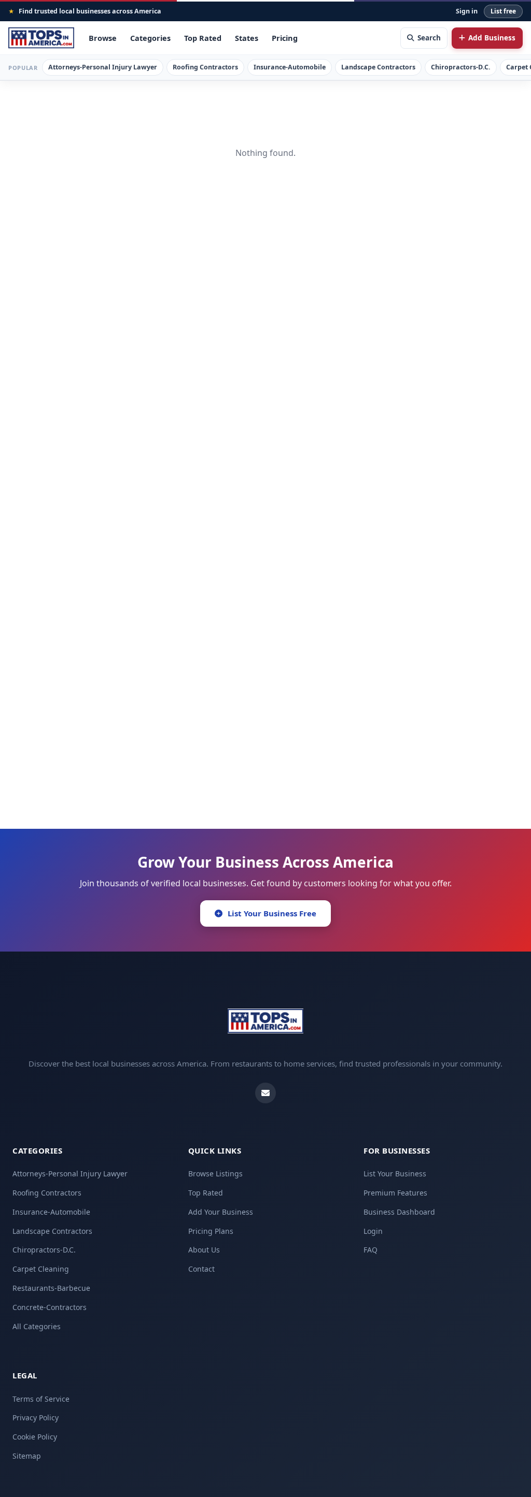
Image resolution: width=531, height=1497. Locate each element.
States (246, 38)
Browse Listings (215, 1173)
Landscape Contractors (378, 67)
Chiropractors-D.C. (461, 67)
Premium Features (395, 1193)
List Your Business (395, 1173)
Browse (103, 38)
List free (503, 11)
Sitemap (26, 1456)
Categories (150, 38)
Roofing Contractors (205, 67)
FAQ (371, 1250)
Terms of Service (40, 1399)
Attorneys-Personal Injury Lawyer (102, 67)
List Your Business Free (272, 913)
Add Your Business (220, 1212)
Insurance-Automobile (290, 67)
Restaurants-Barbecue (51, 1288)
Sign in (467, 11)
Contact (201, 1269)
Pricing (285, 38)
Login (373, 1231)
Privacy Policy (35, 1417)
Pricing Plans (210, 1231)
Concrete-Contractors (49, 1307)
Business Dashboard (399, 1212)
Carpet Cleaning (40, 1269)
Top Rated (202, 38)
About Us (204, 1250)
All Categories (36, 1326)
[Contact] (265, 1093)
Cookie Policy (34, 1437)
